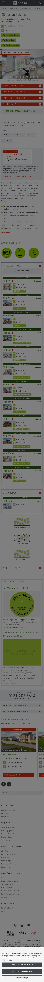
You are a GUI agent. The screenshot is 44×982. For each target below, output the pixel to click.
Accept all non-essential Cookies (22, 965)
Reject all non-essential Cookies (22, 971)
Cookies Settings (22, 978)
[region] (22, 964)
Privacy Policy (8, 960)
